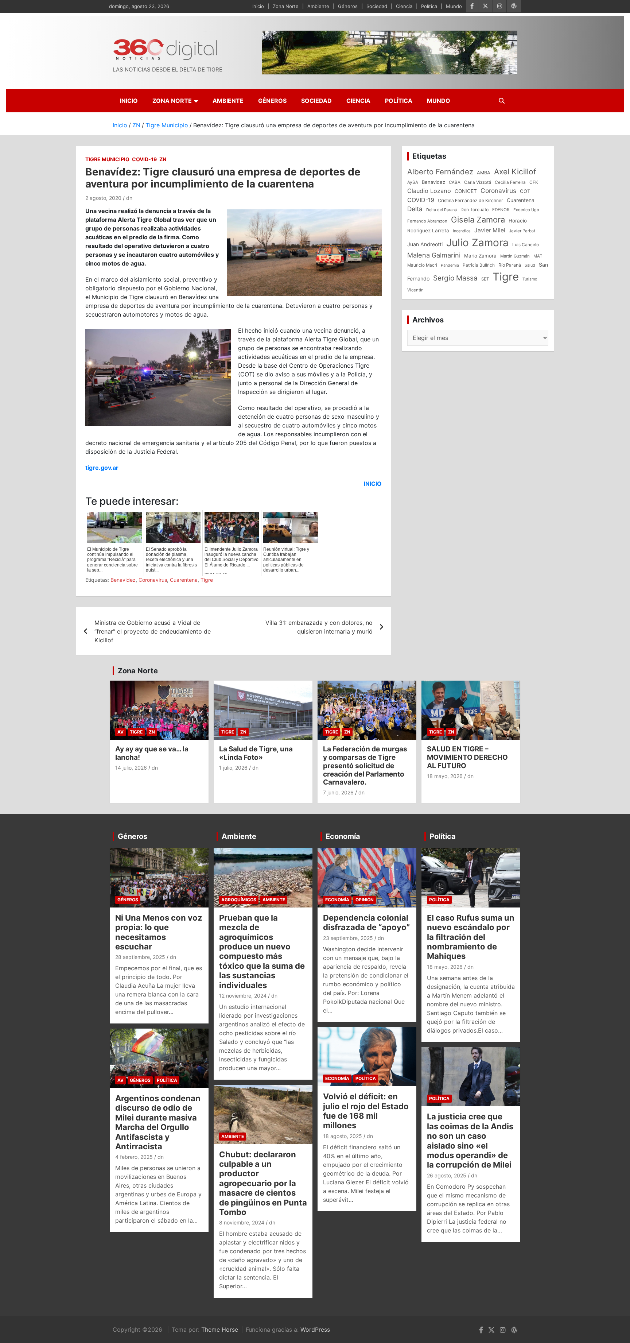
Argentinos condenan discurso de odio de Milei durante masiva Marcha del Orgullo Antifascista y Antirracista (158, 1122)
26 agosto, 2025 (446, 1175)
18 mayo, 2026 (445, 776)
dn (129, 198)
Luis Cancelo (525, 244)
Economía (343, 836)
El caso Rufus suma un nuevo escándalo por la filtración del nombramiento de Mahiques (470, 937)
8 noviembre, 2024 (241, 1222)
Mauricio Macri (422, 265)
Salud (530, 265)
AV (120, 732)
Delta (415, 209)
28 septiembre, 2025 (140, 957)
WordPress (315, 1329)
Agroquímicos (238, 899)
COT (525, 191)
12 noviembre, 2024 (243, 995)
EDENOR (501, 209)
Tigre (207, 580)
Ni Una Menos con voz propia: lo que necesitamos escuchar (158, 932)
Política (429, 6)
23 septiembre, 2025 (348, 938)
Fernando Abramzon (427, 221)
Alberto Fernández (440, 171)
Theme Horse (219, 1329)
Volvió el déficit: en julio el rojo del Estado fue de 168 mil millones (366, 1111)
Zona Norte (286, 6)
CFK (533, 182)
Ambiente (318, 6)
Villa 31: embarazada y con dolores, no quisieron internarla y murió (319, 627)
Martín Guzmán (515, 256)
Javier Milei (489, 230)
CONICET (466, 191)
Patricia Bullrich (479, 265)
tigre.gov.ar (101, 467)
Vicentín (415, 290)
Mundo (454, 6)
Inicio (258, 6)
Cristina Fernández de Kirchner (470, 200)
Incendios (462, 230)
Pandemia (450, 265)
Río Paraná (509, 265)
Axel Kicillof (515, 171)
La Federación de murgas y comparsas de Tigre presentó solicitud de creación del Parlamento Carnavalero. (365, 765)
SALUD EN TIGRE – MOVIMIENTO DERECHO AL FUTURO (467, 757)
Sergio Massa (455, 278)
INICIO (373, 483)
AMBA (483, 172)
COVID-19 (144, 159)
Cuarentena (184, 580)
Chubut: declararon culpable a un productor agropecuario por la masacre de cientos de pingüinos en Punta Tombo (263, 1183)
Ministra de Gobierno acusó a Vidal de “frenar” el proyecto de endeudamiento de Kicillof (152, 631)
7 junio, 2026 (338, 792)
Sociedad (376, 6)
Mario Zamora (480, 256)
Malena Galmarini (433, 255)
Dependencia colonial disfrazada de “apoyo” (366, 922)
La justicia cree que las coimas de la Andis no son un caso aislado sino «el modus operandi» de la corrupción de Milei (470, 1140)
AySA (412, 182)
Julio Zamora (477, 242)
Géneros (348, 6)
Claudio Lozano (429, 190)
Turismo (529, 279)
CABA (454, 182)
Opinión (364, 899)
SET (485, 279)
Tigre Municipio (107, 159)
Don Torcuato (474, 209)
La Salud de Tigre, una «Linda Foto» (256, 753)
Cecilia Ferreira (510, 182)
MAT (537, 256)
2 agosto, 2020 (103, 198)
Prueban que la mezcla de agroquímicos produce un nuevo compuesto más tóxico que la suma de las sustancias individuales (262, 951)
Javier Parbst (522, 230)
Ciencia (404, 6)
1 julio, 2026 (233, 768)
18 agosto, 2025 (342, 1136)
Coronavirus (153, 580)
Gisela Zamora (478, 219)
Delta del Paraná (441, 209)
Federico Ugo (526, 209)
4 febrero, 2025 (134, 1157)
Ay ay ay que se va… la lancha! (151, 753)
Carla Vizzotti (477, 182)
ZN (162, 159)
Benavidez (123, 580)
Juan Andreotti (425, 244)
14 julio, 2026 (131, 768)
